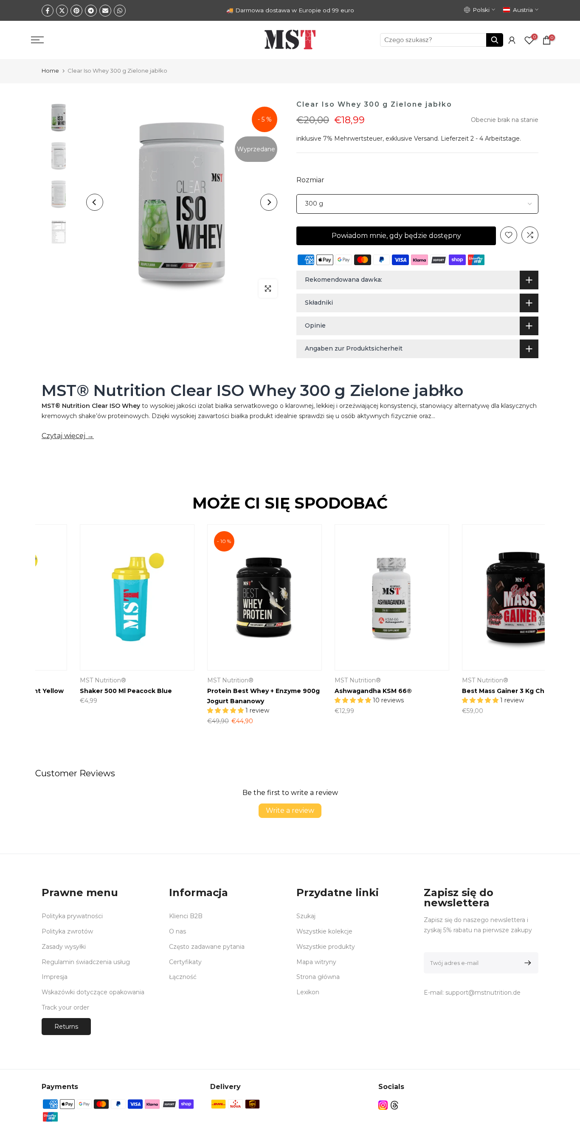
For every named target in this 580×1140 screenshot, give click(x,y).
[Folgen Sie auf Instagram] (383, 1105)
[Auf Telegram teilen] (91, 11)
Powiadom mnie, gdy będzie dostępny (396, 236)
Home (50, 70)
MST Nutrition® (321, 681)
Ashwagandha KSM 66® (336, 691)
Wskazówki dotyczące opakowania (93, 992)
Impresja (55, 977)
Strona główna (318, 977)
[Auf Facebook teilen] (47, 11)
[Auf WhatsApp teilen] (120, 11)
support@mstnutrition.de (483, 992)
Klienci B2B (186, 916)
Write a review (290, 810)
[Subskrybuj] (526, 962)
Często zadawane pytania (207, 946)
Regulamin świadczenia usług (86, 962)
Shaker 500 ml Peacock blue (89, 691)
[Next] (268, 202)
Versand (426, 138)
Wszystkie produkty (325, 946)
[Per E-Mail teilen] (105, 11)
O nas (177, 931)
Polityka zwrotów (67, 931)
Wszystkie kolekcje (324, 931)
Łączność (183, 977)
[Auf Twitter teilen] (62, 11)
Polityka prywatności (72, 916)
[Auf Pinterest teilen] (76, 11)
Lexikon (307, 992)
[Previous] (94, 202)
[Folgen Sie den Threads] (394, 1105)
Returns (66, 1026)
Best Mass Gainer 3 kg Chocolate (479, 691)
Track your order (65, 1007)
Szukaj (305, 916)
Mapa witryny (316, 962)
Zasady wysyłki (64, 946)
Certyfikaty (185, 962)
